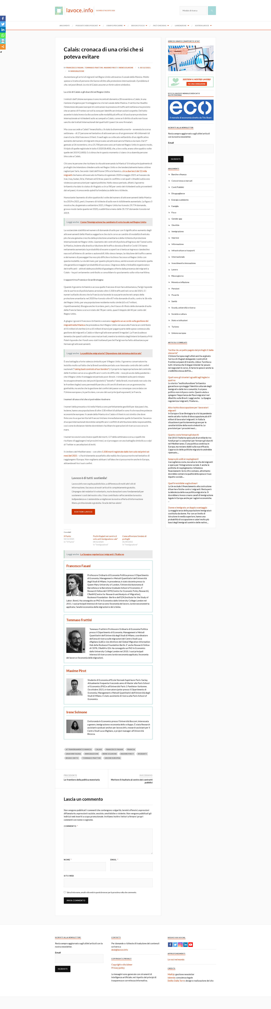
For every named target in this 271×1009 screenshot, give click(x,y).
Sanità (174, 301)
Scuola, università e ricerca (183, 307)
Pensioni (175, 288)
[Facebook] (3, 18)
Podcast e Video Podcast (87, 25)
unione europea (112, 758)
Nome (68, 860)
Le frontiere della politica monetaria (82, 779)
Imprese (175, 238)
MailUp (171, 974)
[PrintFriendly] (3, 41)
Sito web (69, 876)
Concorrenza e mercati (181, 181)
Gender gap (176, 218)
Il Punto (67, 536)
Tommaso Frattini (94, 67)
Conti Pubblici (177, 187)
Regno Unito (72, 758)
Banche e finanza (178, 174)
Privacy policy (118, 968)
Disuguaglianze (178, 193)
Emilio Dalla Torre (176, 980)
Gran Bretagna (73, 754)
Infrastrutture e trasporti (183, 250)
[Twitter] (3, 24)
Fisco (173, 212)
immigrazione (92, 754)
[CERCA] (212, 10)
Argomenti (65, 25)
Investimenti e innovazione (183, 263)
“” (91, 369)
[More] (3, 47)
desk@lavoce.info (119, 949)
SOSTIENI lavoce (83, 512)
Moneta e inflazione (180, 282)
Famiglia (175, 206)
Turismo (175, 326)
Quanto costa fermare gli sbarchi (183, 434)
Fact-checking (159, 25)
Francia (131, 749)
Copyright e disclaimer (121, 964)
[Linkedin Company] (185, 944)
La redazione (180, 25)
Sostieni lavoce (202, 25)
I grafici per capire (114, 25)
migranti (142, 754)
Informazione (177, 244)
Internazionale (178, 257)
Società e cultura (179, 314)
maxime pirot (127, 754)
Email (114, 860)
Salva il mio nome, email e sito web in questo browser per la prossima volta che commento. (101, 892)
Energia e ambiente (180, 200)
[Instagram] (180, 944)
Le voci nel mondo (176, 959)
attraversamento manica (79, 749)
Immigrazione (77, 71)
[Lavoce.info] (75, 10)
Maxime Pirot (110, 67)
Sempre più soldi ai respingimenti (183, 459)
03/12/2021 (145, 67)
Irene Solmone (126, 67)
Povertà (175, 295)
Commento (71, 826)
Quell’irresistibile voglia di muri (182, 483)
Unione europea (178, 333)
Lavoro (174, 269)
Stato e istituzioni (179, 320)
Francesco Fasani (75, 67)
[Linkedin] (3, 30)
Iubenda (171, 977)
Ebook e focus (138, 25)
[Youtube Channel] (190, 944)
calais (99, 749)
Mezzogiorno (177, 276)
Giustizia (175, 225)
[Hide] (1, 52)
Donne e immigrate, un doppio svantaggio (187, 507)
